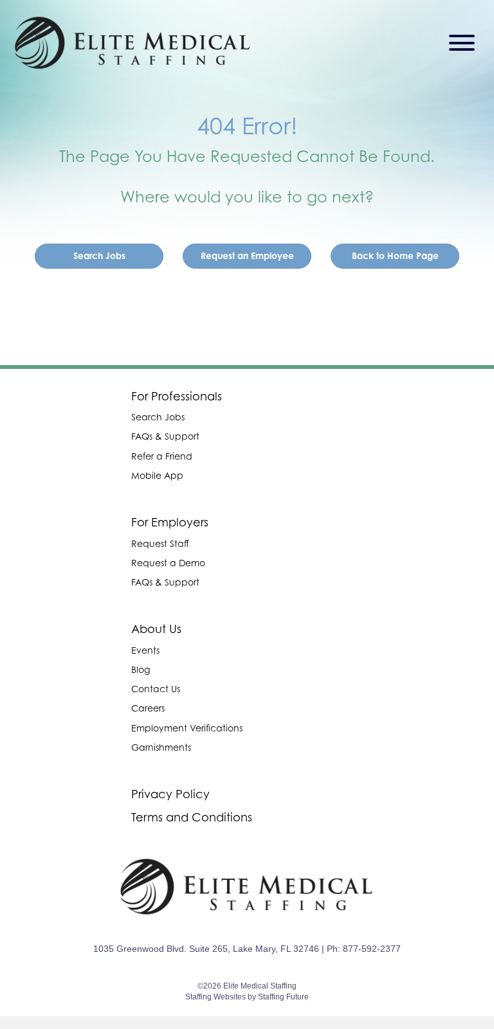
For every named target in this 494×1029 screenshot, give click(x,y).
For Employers (169, 522)
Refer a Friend (161, 456)
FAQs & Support (165, 436)
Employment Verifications (186, 727)
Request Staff (160, 543)
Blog (140, 669)
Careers (148, 707)
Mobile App (157, 475)
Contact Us (155, 688)
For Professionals (176, 396)
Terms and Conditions (191, 817)
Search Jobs (158, 416)
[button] (458, 42)
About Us (156, 629)
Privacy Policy (170, 794)
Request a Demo (168, 562)
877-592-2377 (372, 949)
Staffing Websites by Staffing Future (247, 996)
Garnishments (161, 747)
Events (145, 650)
